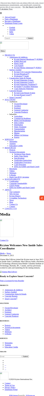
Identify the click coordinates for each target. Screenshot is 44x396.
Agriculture (18, 116)
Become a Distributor (13, 21)
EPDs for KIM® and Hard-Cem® (26, 167)
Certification (14, 181)
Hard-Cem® (18, 63)
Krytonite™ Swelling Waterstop (26, 87)
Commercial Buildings (22, 118)
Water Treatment (20, 127)
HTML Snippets (13, 395)
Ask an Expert (10, 17)
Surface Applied (15, 70)
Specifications (19, 158)
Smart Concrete (15, 97)
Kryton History (15, 196)
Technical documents (17, 152)
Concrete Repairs (15, 91)
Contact (7, 383)
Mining (16, 133)
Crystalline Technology (18, 198)
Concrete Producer (21, 112)
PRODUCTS (10, 55)
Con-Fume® (18, 66)
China (11, 34)
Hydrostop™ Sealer (21, 76)
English (12, 28)
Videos (12, 171)
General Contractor (21, 110)
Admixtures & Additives (18, 57)
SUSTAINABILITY (12, 179)
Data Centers (19, 123)
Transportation (19, 129)
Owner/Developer (20, 104)
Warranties (13, 141)
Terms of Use (10, 385)
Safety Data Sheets (21, 156)
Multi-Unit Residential (22, 121)
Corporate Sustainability (18, 183)
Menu (3, 51)
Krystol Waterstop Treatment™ (25, 84)
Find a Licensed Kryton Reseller (12, 281)
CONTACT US (11, 209)
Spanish (12, 30)
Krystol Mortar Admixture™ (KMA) (27, 68)
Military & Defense (21, 135)
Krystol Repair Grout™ (23, 95)
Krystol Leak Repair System (24, 93)
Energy (16, 137)
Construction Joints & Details (20, 78)
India (11, 32)
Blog (11, 202)
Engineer (17, 108)
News (11, 200)
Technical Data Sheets (22, 154)
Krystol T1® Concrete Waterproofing (28, 72)
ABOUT (8, 190)
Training (12, 144)
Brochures (13, 169)
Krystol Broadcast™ (21, 74)
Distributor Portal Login (13, 23)
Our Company (14, 192)
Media (2, 253)
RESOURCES (10, 148)
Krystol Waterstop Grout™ (24, 82)
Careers (12, 206)
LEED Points (14, 185)
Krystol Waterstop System (23, 80)
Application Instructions (23, 160)
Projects (12, 150)
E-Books (12, 175)
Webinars (12, 173)
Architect (17, 106)
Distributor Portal (11, 390)
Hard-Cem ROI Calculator (19, 177)
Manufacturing (19, 131)
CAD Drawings (20, 165)
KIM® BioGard (20, 61)
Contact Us (13, 204)
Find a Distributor (11, 19)
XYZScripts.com (30, 395)
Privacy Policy (10, 387)
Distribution (18, 125)
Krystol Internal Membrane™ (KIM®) (28, 59)
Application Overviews (22, 162)
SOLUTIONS (10, 100)
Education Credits (16, 146)
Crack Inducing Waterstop (23, 89)
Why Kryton (14, 194)
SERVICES (9, 139)
